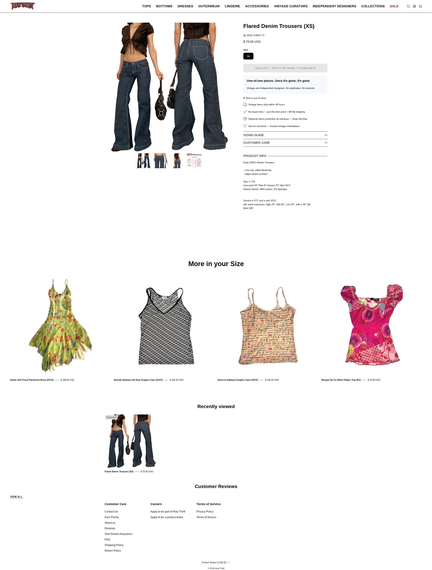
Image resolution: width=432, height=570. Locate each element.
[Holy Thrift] (22, 6)
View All (16, 496)
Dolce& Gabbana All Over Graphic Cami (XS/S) (138, 380)
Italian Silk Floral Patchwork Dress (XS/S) (31, 380)
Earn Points (112, 517)
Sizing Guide (253, 135)
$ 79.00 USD (374, 380)
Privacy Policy (204, 511)
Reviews (110, 528)
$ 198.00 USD (67, 380)
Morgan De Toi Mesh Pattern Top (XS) (341, 380)
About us (110, 522)
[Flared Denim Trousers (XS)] (143, 160)
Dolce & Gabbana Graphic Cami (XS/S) (238, 380)
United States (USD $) (214, 562)
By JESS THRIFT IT (254, 35)
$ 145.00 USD (176, 380)
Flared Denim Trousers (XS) (119, 471)
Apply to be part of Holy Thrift (168, 511)
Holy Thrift (219, 568)
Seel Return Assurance (118, 533)
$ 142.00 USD (272, 380)
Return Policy (113, 550)
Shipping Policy (114, 545)
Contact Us (111, 511)
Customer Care (256, 142)
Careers (156, 504)
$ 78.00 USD (147, 471)
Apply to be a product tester (167, 517)
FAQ (107, 539)
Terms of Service (208, 504)
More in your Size (216, 263)
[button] (147, 6)
